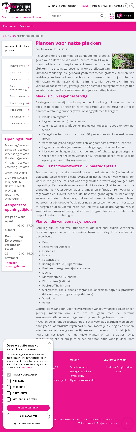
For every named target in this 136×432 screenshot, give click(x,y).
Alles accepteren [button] (28, 407)
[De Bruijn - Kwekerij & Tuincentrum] (17, 7)
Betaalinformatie (79, 367)
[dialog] (28, 384)
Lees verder (27, 367)
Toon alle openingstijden (15, 264)
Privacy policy (77, 375)
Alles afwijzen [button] (28, 416)
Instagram (131, 5)
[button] (28, 423)
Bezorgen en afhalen (81, 371)
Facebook (125, 5)
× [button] (49, 343)
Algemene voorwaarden (82, 380)
